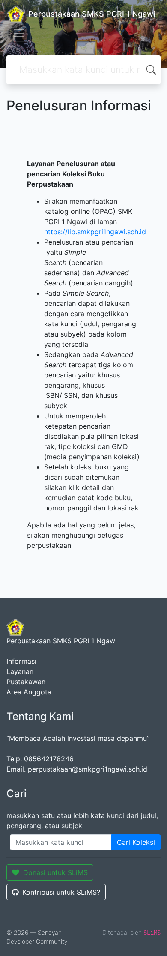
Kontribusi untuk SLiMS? (61, 892)
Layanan (19, 671)
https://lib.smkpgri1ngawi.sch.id (95, 231)
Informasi (21, 661)
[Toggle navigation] (19, 33)
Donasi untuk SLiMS (55, 872)
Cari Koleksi (136, 842)
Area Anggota (28, 692)
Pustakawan (25, 681)
